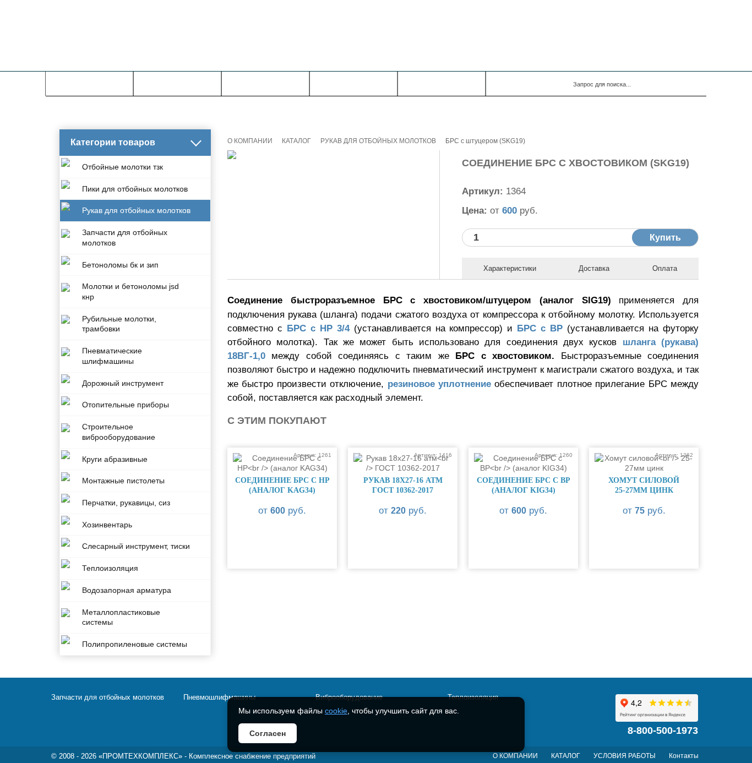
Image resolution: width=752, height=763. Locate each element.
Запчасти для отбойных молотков (124, 237)
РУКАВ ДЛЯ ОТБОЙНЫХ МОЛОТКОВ (378, 141)
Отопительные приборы (125, 404)
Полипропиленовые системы (134, 644)
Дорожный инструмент (123, 383)
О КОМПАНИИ (89, 83)
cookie (336, 710)
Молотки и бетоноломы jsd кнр (130, 291)
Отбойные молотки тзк (122, 166)
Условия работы (265, 83)
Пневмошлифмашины (219, 697)
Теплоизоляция (110, 568)
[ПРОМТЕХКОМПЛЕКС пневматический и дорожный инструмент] (203, 35)
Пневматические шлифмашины (112, 356)
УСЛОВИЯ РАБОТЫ (624, 756)
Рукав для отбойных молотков (136, 210)
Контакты (353, 83)
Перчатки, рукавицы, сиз (126, 502)
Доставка (594, 268)
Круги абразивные (115, 459)
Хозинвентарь (107, 524)
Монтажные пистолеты (123, 480)
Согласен (267, 733)
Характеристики (509, 268)
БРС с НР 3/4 (318, 328)
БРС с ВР (540, 328)
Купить (665, 237)
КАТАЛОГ (177, 83)
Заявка (441, 83)
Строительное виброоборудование (118, 432)
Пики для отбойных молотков (135, 188)
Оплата (664, 268)
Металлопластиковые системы (121, 617)
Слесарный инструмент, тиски (136, 546)
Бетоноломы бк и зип (120, 264)
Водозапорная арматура (126, 590)
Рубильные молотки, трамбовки (119, 324)
